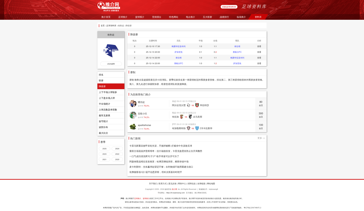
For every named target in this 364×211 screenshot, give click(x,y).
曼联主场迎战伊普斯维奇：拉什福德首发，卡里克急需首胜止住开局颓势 (165, 151)
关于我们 (153, 183)
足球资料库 (111, 25)
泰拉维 (237, 46)
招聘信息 (192, 183)
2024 (117, 148)
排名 (101, 74)
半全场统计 (104, 103)
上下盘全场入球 (107, 98)
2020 (117, 159)
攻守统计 (103, 121)
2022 (117, 154)
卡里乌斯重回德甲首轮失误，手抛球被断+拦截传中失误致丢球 (160, 145)
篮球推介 (146, 198)
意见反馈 (172, 183)
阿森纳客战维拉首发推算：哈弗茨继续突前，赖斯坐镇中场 (159, 161)
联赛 (101, 80)
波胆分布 (103, 127)
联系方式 (163, 183)
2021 (104, 159)
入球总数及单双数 (108, 109)
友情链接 (201, 183)
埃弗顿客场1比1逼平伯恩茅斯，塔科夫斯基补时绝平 (155, 172)
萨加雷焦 (179, 51)
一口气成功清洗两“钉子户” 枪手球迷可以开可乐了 (154, 156)
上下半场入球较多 (108, 92)
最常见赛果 (104, 115)
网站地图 (211, 183)
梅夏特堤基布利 (179, 46)
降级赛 (102, 86)
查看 (259, 46)
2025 (104, 148)
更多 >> (261, 137)
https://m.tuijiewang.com (175, 193)
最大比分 (103, 133)
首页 (103, 25)
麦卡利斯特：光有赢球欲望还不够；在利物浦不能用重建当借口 (161, 166)
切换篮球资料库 (229, 6)
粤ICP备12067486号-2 (252, 208)
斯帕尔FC (237, 51)
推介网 (174, 189)
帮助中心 (182, 183)
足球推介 (137, 198)
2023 (104, 154)
